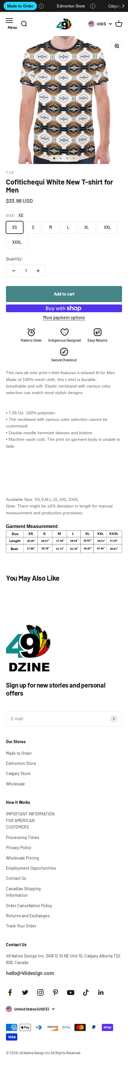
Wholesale (15, 783)
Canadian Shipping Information (23, 892)
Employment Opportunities (31, 868)
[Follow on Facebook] (10, 992)
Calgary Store (18, 773)
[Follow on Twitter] (25, 992)
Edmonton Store (71, 6)
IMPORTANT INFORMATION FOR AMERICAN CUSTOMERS (30, 820)
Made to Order (20, 6)
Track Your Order (21, 925)
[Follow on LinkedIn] (101, 992)
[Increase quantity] (38, 271)
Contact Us (16, 878)
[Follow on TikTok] (86, 992)
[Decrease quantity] (13, 271)
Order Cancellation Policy (29, 905)
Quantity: (14, 258)
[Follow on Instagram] (40, 992)
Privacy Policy (18, 847)
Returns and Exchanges (28, 915)
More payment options (64, 317)
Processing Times (22, 837)
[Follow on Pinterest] (55, 992)
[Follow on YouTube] (71, 992)
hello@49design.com (30, 973)
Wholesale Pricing (22, 857)
